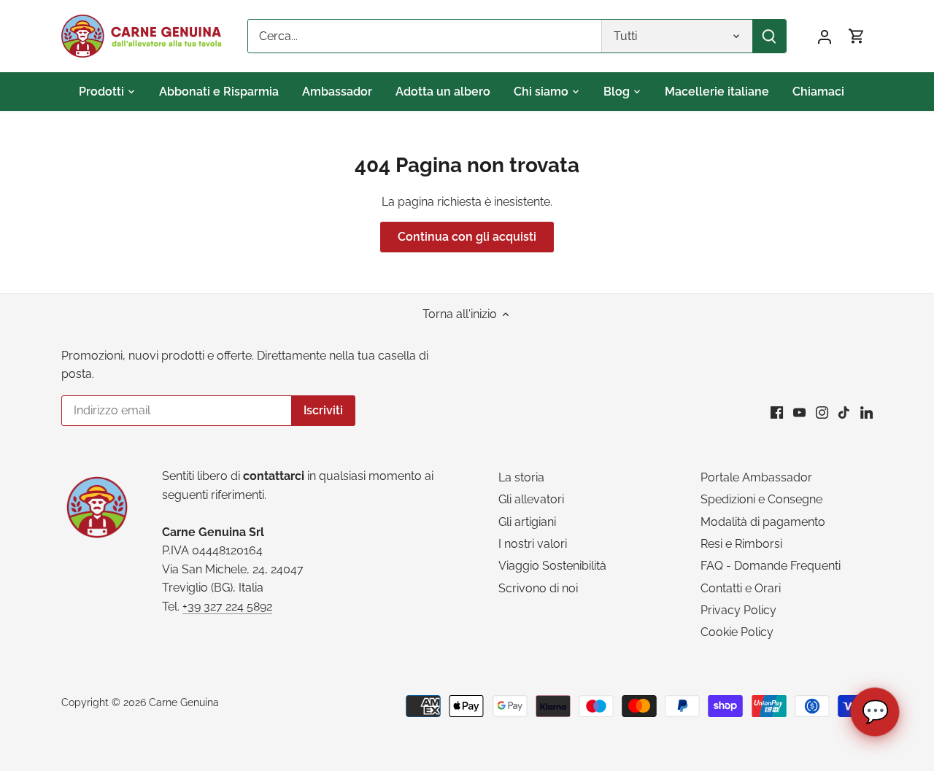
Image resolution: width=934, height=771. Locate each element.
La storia (521, 477)
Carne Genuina (184, 702)
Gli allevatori (531, 499)
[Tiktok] (844, 412)
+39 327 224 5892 (227, 606)
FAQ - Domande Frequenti (770, 566)
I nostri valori (532, 544)
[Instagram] (822, 412)
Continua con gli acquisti (467, 237)
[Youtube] (799, 412)
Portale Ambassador (756, 477)
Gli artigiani (527, 522)
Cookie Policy (736, 632)
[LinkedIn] (866, 412)
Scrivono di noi (538, 588)
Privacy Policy (738, 610)
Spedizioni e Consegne (761, 499)
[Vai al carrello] (856, 36)
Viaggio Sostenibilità (552, 566)
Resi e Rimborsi (741, 544)
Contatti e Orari (740, 588)
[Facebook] (777, 412)
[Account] (824, 36)
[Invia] (769, 36)
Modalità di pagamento (762, 522)
